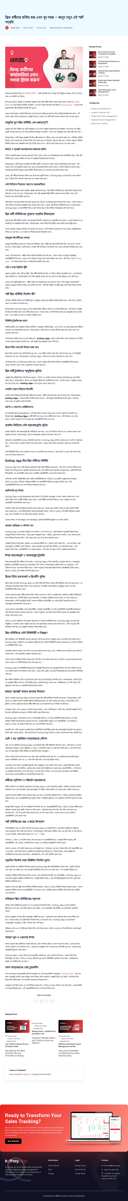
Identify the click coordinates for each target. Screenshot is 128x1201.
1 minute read (41, 28)
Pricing (51, 1174)
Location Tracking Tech (100, 112)
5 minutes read (37, 1023)
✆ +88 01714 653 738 (110, 1170)
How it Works (53, 1166)
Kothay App (66, 105)
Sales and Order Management (103, 120)
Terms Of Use (80, 1170)
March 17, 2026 (103, 57)
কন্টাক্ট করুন (34, 834)
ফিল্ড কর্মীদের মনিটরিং (29, 93)
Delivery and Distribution (101, 109)
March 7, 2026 (28, 28)
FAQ (50, 1170)
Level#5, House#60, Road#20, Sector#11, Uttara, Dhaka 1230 (111, 1176)
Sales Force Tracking (99, 124)
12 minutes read (64, 1036)
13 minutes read (10, 1036)
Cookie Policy (80, 1174)
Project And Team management (61, 28)
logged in (26, 1074)
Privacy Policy (80, 1166)
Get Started (13, 1141)
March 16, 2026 (103, 95)
